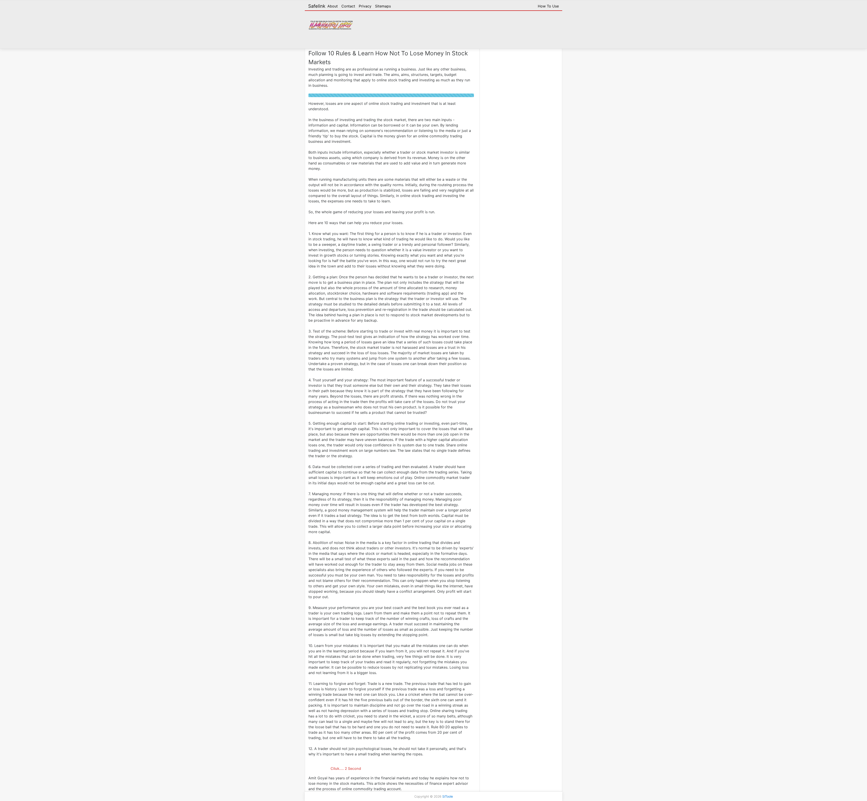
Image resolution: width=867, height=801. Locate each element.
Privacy (365, 6)
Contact (348, 6)
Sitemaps (383, 6)
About (332, 6)
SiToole (447, 797)
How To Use (548, 6)
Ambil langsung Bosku (346, 763)
